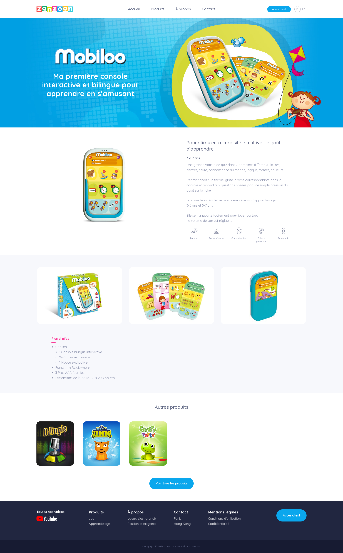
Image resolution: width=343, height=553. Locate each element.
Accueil (134, 9)
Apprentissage (99, 524)
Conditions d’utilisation (224, 518)
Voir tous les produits (171, 483)
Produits (157, 9)
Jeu (91, 518)
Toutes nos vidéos (50, 512)
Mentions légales (223, 512)
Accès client (279, 9)
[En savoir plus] (55, 443)
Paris (177, 518)
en (303, 9)
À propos (183, 9)
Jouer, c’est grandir (142, 518)
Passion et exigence (142, 524)
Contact (208, 9)
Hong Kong (182, 524)
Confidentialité (218, 524)
